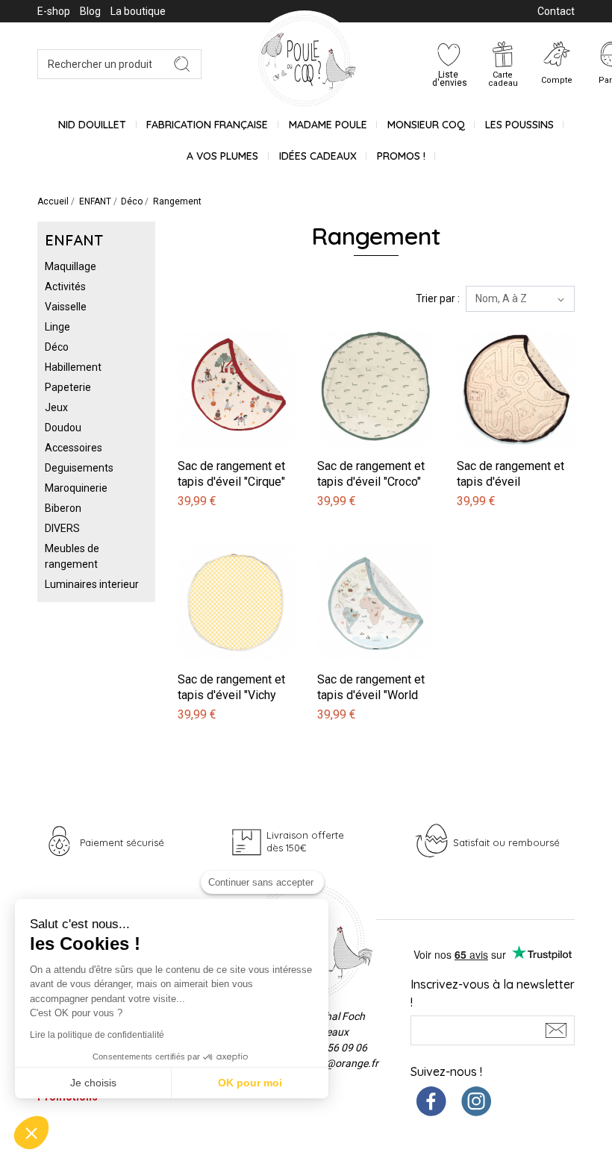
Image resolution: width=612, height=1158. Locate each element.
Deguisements (79, 468)
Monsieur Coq (426, 124)
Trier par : (438, 298)
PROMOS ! (401, 156)
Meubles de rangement (72, 556)
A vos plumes (222, 156)
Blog (90, 11)
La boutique (138, 11)
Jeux (56, 407)
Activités (65, 286)
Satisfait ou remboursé (506, 842)
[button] (31, 1133)
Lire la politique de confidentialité (97, 1035)
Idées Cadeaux (318, 156)
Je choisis (93, 1083)
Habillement (73, 367)
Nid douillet (92, 124)
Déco (57, 347)
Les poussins (519, 124)
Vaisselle (66, 307)
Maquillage (70, 266)
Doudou (63, 428)
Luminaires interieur (92, 584)
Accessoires (73, 448)
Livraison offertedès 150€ (305, 841)
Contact (556, 11)
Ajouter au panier (220, 322)
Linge (57, 327)
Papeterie (68, 387)
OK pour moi (250, 1083)
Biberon (63, 508)
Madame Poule (328, 124)
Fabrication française (207, 124)
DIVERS (62, 528)
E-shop (53, 11)
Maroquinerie (76, 488)
